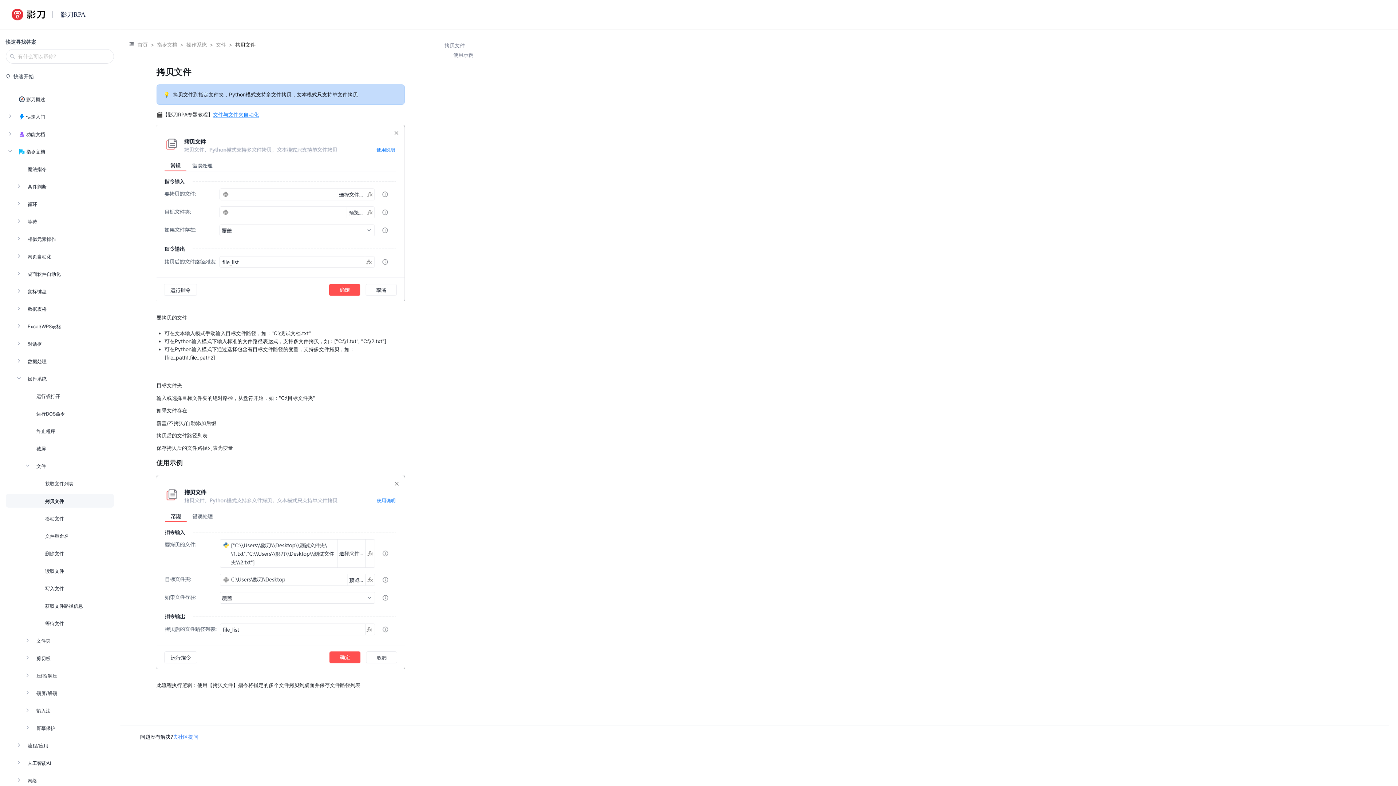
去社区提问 (185, 736)
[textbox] (281, 377)
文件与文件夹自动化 (236, 114)
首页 (143, 44)
